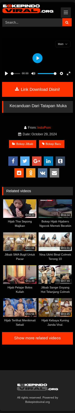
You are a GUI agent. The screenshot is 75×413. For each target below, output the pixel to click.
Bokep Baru (53, 143)
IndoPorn (44, 127)
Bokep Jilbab (24, 143)
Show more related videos (37, 338)
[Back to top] (62, 401)
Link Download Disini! (40, 89)
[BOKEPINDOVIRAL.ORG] (30, 9)
